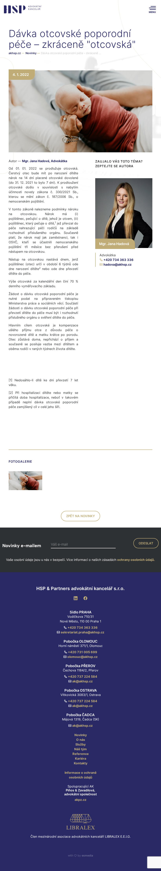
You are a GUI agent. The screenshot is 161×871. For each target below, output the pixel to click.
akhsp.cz (15, 53)
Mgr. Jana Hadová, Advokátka (44, 161)
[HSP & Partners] (22, 9)
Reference (80, 754)
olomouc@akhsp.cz (82, 657)
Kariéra (80, 758)
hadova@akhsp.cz (117, 264)
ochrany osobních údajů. (136, 560)
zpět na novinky (80, 516)
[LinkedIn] (76, 598)
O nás (80, 740)
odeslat (146, 543)
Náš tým (80, 749)
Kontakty (80, 763)
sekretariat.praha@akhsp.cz (82, 632)
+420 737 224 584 (82, 676)
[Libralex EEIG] (80, 821)
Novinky (33, 53)
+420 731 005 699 (82, 652)
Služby (80, 744)
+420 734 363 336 (118, 260)
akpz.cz (80, 800)
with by (80, 855)
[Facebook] (85, 598)
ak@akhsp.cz (82, 681)
